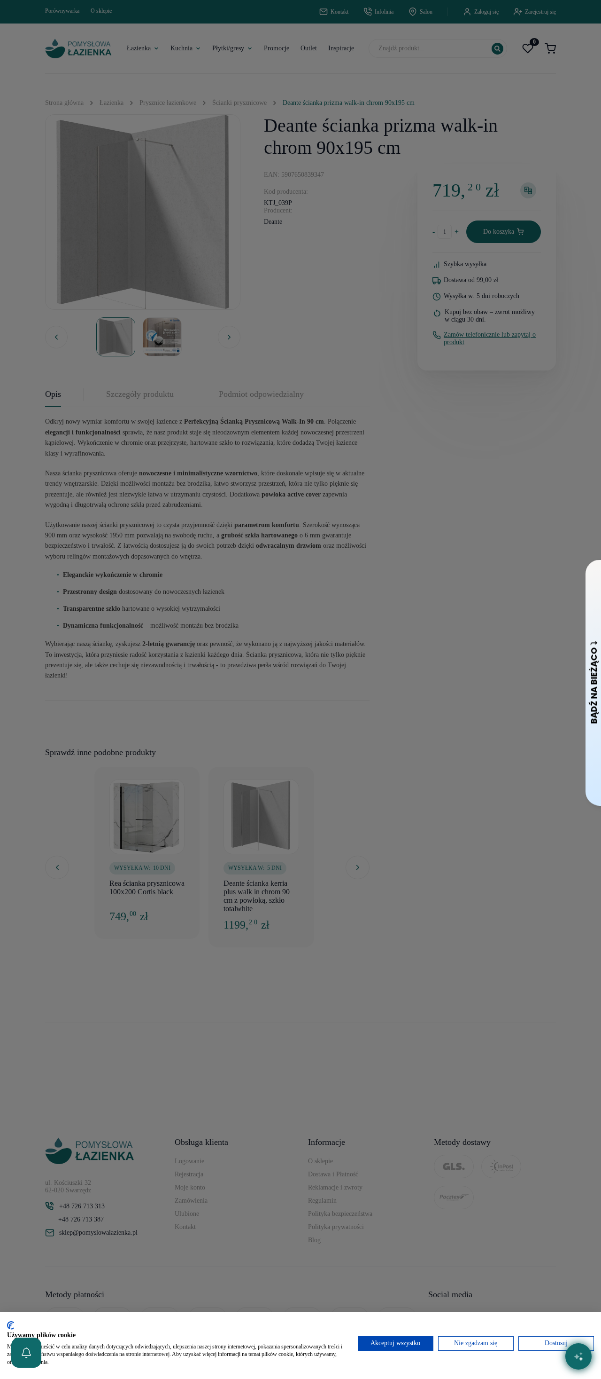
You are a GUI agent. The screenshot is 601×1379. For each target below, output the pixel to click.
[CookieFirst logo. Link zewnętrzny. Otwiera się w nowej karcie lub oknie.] (10, 1325)
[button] (26, 1353)
